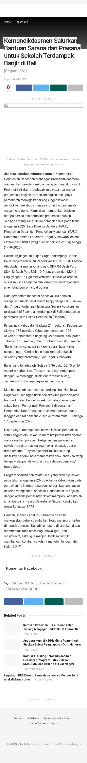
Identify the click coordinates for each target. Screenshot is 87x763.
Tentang (18, 718)
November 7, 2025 (34, 669)
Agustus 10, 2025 (43, 680)
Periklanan (33, 718)
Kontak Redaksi (38, 723)
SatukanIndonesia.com (28, 744)
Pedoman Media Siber (56, 718)
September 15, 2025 (15, 79)
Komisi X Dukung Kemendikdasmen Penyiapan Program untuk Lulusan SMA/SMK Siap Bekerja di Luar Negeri (48, 660)
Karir (54, 723)
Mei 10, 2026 (31, 650)
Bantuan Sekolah (24, 583)
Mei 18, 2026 (31, 634)
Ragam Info (21, 22)
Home (7, 22)
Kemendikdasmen (51, 583)
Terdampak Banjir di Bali (22, 589)
